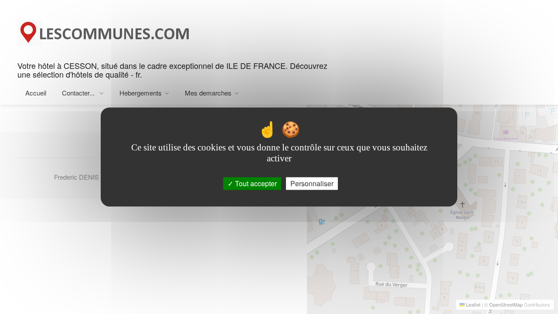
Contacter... (79, 92)
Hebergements (140, 92)
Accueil (35, 92)
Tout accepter (255, 183)
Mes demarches (208, 92)
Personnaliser (311, 183)
